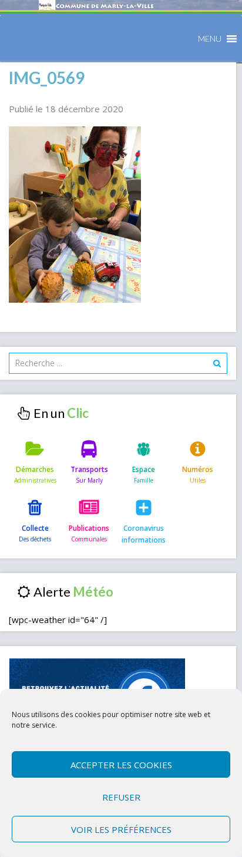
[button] (209, 38)
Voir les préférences (121, 829)
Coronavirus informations (144, 534)
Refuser (121, 797)
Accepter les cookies (121, 765)
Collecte (35, 528)
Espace (143, 469)
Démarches (35, 469)
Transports (89, 469)
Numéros (197, 469)
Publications (89, 528)
